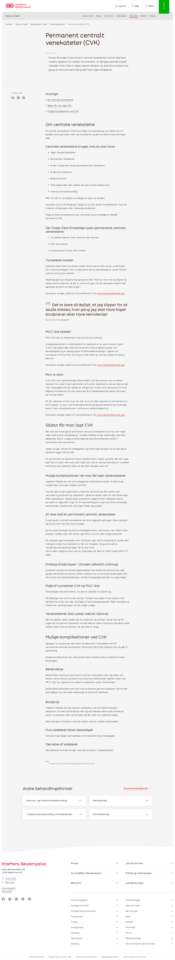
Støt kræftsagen (133, 900)
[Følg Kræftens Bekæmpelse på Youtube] (29, 899)
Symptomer (108, 16)
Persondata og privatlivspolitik (86, 957)
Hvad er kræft (87, 16)
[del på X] (18, 98)
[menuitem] (119, 6)
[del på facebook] (12, 98)
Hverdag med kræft (80, 905)
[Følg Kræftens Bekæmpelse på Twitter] (16, 899)
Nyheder (129, 922)
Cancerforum (77, 938)
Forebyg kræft (77, 927)
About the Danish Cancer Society (140, 944)
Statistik (143, 16)
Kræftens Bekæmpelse (24, 863)
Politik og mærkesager (139, 873)
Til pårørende (77, 916)
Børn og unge (132, 911)
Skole (128, 916)
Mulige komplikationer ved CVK (63, 111)
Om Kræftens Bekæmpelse (86, 873)
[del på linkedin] (23, 98)
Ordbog (152, 16)
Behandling (133, 16)
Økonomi (76, 882)
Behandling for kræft (39, 24)
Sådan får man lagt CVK (59, 105)
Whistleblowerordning (36, 957)
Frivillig (74, 922)
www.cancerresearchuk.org (110, 293)
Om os (128, 933)
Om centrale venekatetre (60, 99)
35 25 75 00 (10, 878)
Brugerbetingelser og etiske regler (60, 957)
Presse (74, 863)
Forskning (75, 933)
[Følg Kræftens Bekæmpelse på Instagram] (9, 899)
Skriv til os (10, 882)
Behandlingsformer (57, 24)
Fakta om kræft (12, 16)
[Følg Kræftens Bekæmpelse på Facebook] (3, 899)
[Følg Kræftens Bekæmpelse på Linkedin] (22, 899)
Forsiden (9, 24)
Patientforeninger (133, 938)
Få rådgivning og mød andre (83, 911)
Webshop (75, 944)
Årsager (99, 16)
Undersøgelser (121, 16)
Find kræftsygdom (79, 900)
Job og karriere (134, 863)
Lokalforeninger (135, 882)
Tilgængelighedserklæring (110, 957)
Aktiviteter (130, 927)
